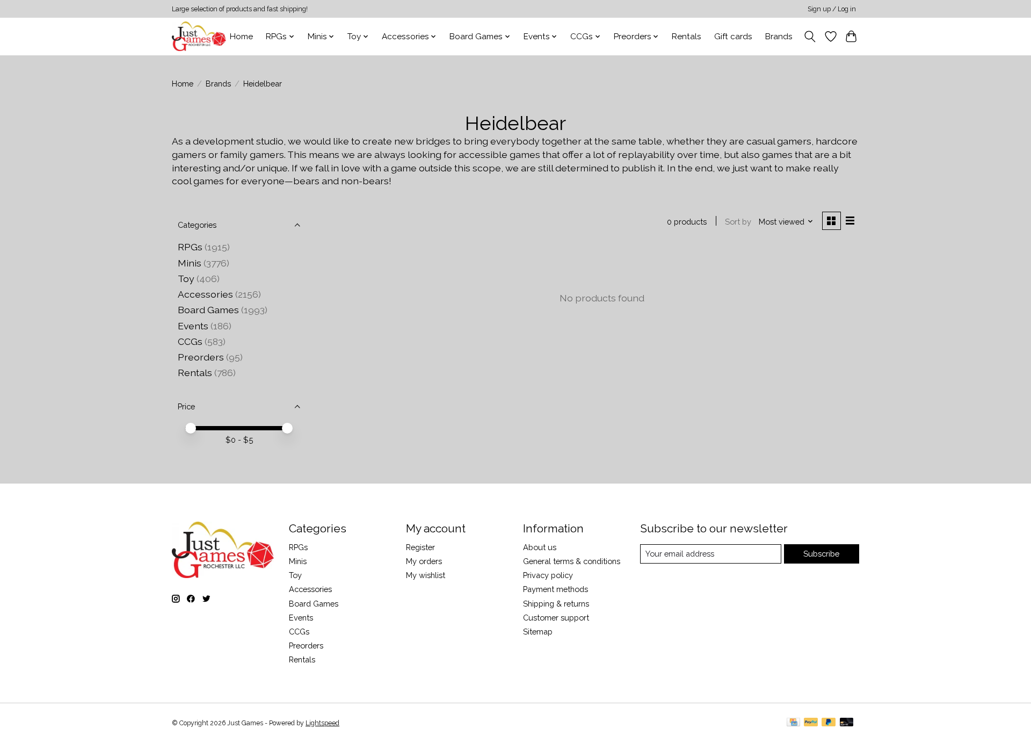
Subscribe (821, 553)
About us (539, 547)
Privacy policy (548, 575)
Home (241, 36)
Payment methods (555, 589)
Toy (186, 278)
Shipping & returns (556, 603)
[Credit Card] (793, 723)
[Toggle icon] (810, 36)
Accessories (205, 294)
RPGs (190, 247)
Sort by (738, 221)
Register (420, 547)
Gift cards (733, 36)
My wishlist (425, 575)
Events (193, 325)
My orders (424, 561)
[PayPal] (811, 723)
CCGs (190, 341)
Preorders (201, 357)
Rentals (686, 36)
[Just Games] (199, 36)
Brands (779, 36)
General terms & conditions (571, 561)
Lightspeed (322, 723)
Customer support (556, 617)
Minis (189, 263)
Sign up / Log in (832, 9)
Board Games (208, 309)
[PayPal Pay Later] (829, 723)
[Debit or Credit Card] (847, 723)
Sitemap (538, 631)
